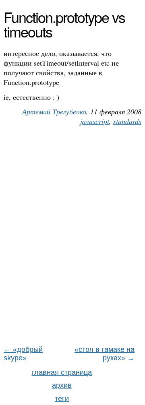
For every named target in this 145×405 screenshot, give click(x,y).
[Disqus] (72, 239)
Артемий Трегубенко (54, 111)
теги (62, 399)
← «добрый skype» (23, 353)
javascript (94, 121)
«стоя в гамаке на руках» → (105, 353)
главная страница (61, 372)
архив (62, 385)
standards (127, 121)
